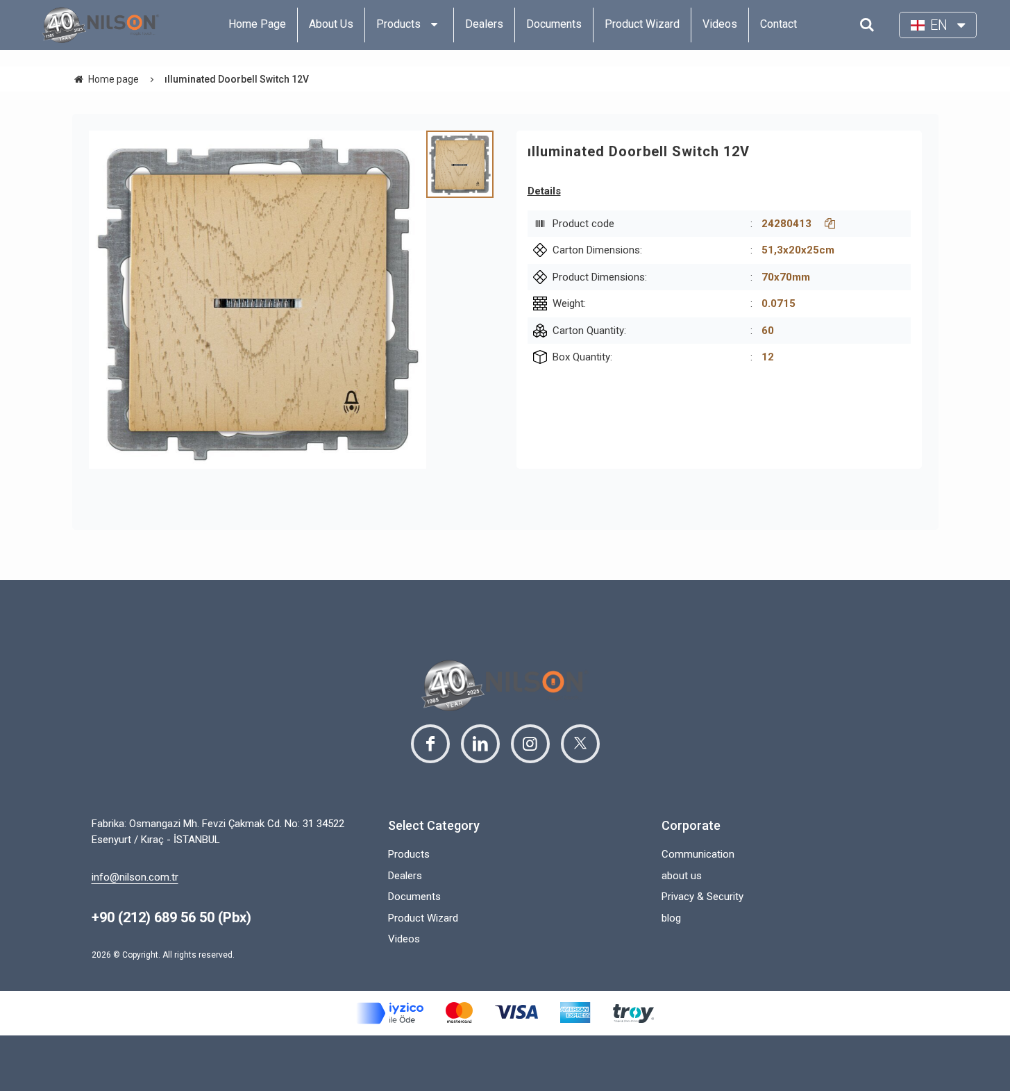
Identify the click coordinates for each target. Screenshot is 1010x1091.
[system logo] (101, 25)
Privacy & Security (702, 896)
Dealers (405, 875)
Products (409, 854)
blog (671, 918)
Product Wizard (423, 918)
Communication (698, 854)
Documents (414, 896)
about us (682, 875)
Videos (404, 939)
